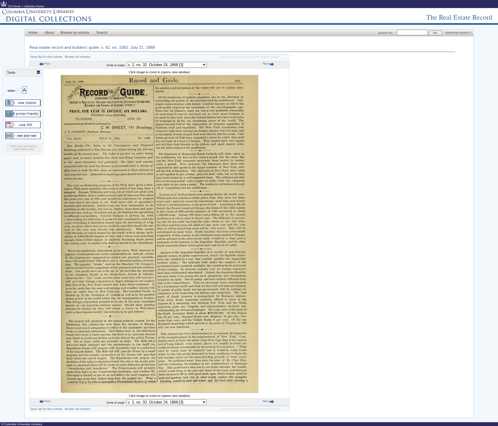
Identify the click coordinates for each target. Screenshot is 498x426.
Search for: (385, 32)
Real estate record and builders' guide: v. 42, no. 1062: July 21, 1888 (92, 47)
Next (266, 63)
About (49, 33)
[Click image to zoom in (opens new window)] (159, 392)
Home (33, 33)
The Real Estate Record (459, 17)
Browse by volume (75, 33)
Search (101, 33)
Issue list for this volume (46, 56)
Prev (47, 63)
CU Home (14, 6)
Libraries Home (34, 6)
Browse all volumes (77, 56)
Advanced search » (458, 32)
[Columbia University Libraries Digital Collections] (50, 21)
